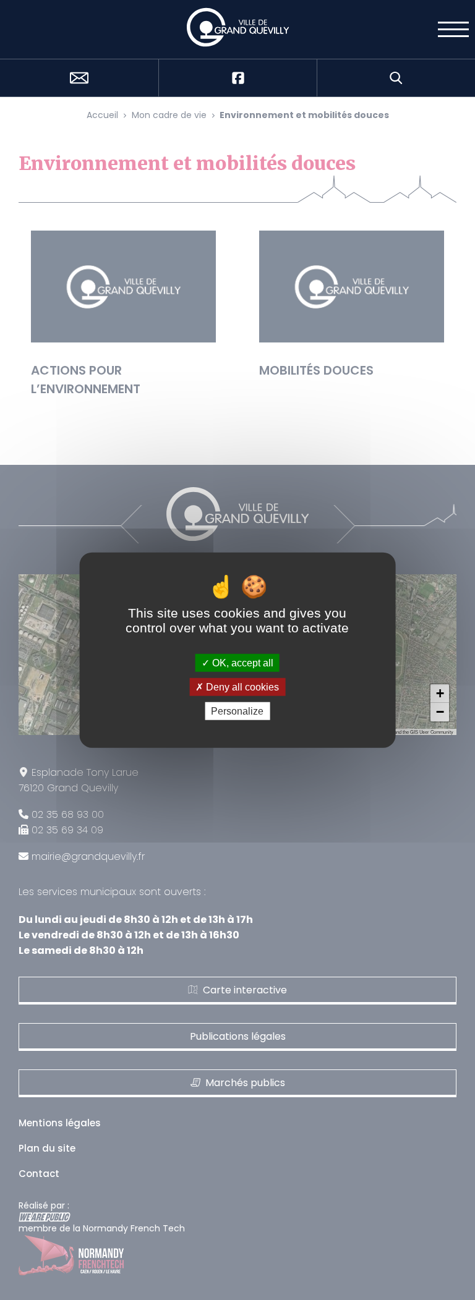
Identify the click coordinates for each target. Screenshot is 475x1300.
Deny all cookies (241, 686)
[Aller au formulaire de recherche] (396, 77)
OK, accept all (241, 662)
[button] (439, 693)
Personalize (237, 711)
